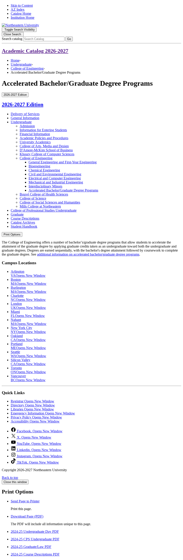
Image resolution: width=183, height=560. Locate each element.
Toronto (28, 370)
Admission (27, 126)
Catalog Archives (23, 222)
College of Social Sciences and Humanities (50, 202)
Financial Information (35, 134)
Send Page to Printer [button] (25, 501)
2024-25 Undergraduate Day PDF (35, 531)
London (28, 306)
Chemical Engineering (44, 170)
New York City (28, 330)
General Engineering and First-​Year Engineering (63, 162)
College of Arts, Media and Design (44, 146)
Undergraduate (21, 64)
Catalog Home (21, 13)
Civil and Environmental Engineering (55, 174)
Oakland (28, 338)
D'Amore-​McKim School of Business (46, 150)
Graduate (17, 214)
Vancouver (28, 378)
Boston (28, 281)
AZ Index (18, 9)
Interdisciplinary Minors (45, 186)
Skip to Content (22, 5)
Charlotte (28, 298)
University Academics (35, 142)
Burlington (28, 290)
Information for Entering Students (43, 130)
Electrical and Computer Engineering (55, 178)
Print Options (12, 234)
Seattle (28, 354)
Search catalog (12, 39)
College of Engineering (27, 68)
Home (15, 60)
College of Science (33, 198)
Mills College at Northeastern (40, 206)
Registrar (32, 401)
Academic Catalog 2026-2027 (35, 51)
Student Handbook (24, 226)
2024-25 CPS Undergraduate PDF (35, 539)
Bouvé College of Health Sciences (44, 194)
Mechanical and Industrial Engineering (56, 182)
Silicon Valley (28, 362)
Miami (28, 314)
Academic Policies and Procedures (44, 138)
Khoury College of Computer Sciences (47, 154)
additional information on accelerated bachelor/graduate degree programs (88, 254)
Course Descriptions (25, 218)
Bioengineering (39, 166)
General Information (25, 118)
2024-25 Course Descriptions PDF (35, 554)
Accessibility (35, 421)
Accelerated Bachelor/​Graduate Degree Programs (63, 190)
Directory (33, 405)
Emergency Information (43, 413)
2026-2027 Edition (22, 104)
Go (69, 39)
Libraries (32, 409)
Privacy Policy (36, 417)
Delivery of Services (25, 114)
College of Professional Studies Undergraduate (44, 210)
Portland (28, 346)
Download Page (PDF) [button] (27, 516)
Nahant (28, 322)
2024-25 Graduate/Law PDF (31, 547)
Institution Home (22, 17)
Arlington (28, 273)
